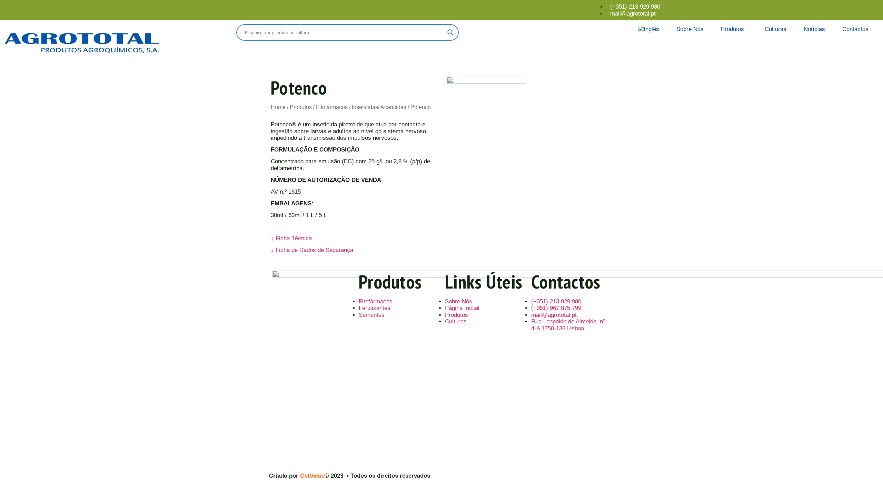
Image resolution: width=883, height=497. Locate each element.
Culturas (775, 29)
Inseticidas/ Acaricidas (379, 107)
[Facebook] (869, 7)
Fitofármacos (332, 107)
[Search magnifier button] (450, 32)
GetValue (312, 475)
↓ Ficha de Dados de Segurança (312, 250)
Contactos (855, 29)
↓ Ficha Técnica (291, 238)
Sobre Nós (690, 29)
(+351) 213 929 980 (635, 6)
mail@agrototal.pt (633, 13)
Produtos (732, 29)
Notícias (814, 29)
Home (278, 107)
